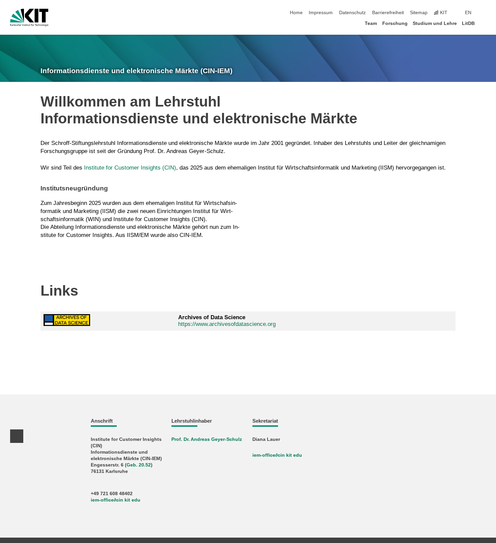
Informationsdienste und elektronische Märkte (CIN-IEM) (136, 71)
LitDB (468, 23)
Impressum (321, 12)
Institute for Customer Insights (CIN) (130, 167)
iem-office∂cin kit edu (115, 500)
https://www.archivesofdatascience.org (227, 324)
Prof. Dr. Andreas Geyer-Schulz (206, 439)
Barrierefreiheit (388, 12)
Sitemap (419, 12)
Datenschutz (352, 12)
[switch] (484, 13)
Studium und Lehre (435, 23)
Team (371, 23)
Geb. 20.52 (139, 464)
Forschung (395, 23)
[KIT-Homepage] (29, 17)
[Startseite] (484, 23)
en (468, 12)
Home (296, 12)
